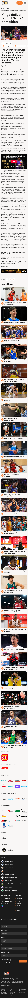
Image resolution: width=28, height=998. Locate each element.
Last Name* (4, 930)
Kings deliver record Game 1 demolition (13, 10)
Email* (3, 937)
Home (2, 8)
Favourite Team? (5, 952)
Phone (3, 945)
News (7, 8)
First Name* (4, 923)
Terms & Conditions (8, 960)
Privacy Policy (7, 962)
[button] (19, 3)
